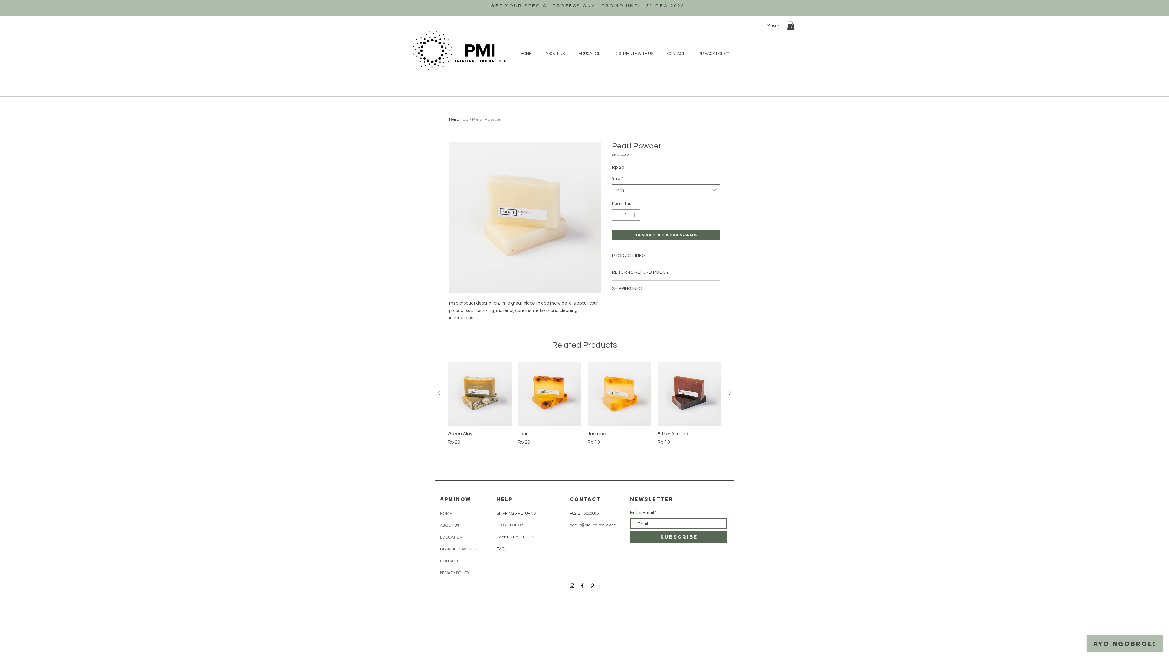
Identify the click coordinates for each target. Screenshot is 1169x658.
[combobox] (666, 190)
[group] (584, 407)
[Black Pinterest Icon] (592, 586)
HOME (446, 513)
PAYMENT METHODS (515, 537)
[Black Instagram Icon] (572, 586)
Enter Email (642, 513)
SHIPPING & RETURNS (516, 513)
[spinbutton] (625, 215)
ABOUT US (449, 525)
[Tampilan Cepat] (480, 394)
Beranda (459, 119)
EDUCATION (451, 537)
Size (617, 178)
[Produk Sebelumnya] (439, 393)
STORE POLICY (510, 525)
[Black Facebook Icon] (582, 586)
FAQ (500, 549)
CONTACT (449, 561)
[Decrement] (616, 215)
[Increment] (635, 215)
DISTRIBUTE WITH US (458, 549)
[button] (791, 25)
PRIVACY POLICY (454, 573)
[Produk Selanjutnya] (730, 393)
